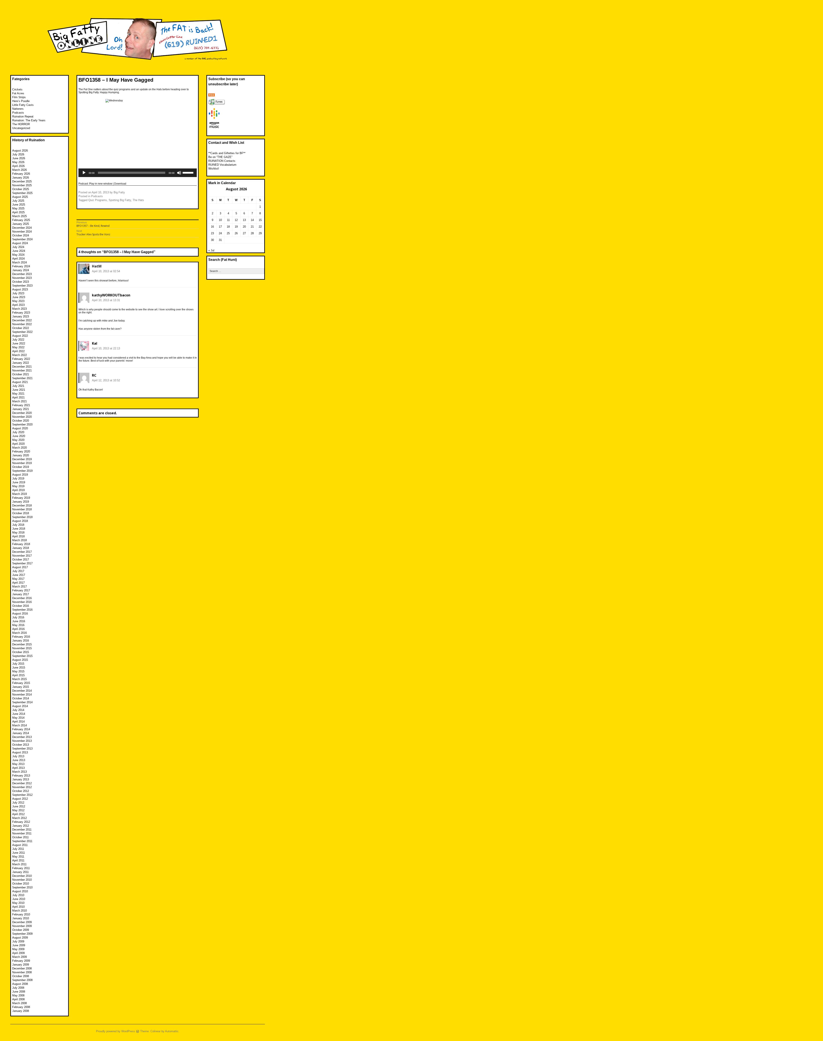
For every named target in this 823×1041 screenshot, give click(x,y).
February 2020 (21, 451)
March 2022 (19, 355)
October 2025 (20, 189)
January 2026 (20, 177)
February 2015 (21, 683)
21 (252, 226)
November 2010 (22, 879)
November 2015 (22, 648)
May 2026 (18, 162)
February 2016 (21, 636)
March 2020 (19, 447)
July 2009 (18, 941)
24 (220, 233)
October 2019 (20, 467)
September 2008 (22, 980)
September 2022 (22, 331)
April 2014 (18, 721)
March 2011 (19, 864)
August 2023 (20, 289)
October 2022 (20, 328)
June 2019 (18, 482)
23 (212, 233)
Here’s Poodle (21, 101)
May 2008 (18, 995)
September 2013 (22, 748)
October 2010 (20, 883)
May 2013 (18, 764)
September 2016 (22, 609)
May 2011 (18, 856)
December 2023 (22, 274)
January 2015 (20, 686)
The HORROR (21, 124)
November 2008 (22, 972)
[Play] (84, 173)
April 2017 (18, 582)
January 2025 (20, 223)
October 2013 (20, 744)
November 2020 (22, 416)
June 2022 (18, 343)
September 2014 (22, 702)
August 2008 (20, 983)
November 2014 (22, 694)
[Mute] (179, 173)
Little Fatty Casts (23, 105)
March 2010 (19, 910)
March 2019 (19, 494)
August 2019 (20, 474)
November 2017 (22, 555)
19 (236, 226)
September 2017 (22, 563)
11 (228, 220)
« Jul (211, 250)
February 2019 (21, 497)
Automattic (172, 1031)
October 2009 (20, 929)
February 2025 (21, 220)
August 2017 (20, 567)
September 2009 (22, 933)
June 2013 (18, 760)
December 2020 (22, 413)
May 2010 (18, 902)
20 (244, 226)
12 (236, 220)
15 (260, 220)
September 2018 (22, 517)
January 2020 (20, 455)
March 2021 (19, 401)
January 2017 (20, 594)
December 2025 (22, 181)
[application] (137, 172)
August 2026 (20, 150)
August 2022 (20, 335)
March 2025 (19, 216)
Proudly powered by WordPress (115, 1031)
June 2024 (18, 250)
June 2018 (18, 528)
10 (220, 220)
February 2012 (21, 821)
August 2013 (20, 752)
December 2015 (22, 644)
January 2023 (20, 316)
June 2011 (18, 852)
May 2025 (18, 208)
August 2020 (20, 428)
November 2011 (22, 833)
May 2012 (18, 810)
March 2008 (19, 1003)
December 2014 (22, 690)
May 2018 (18, 532)
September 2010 (22, 887)
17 (220, 226)
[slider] (189, 172)
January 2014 (20, 733)
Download (120, 183)
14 (252, 220)
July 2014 (18, 710)
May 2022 (18, 347)
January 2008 (20, 1010)
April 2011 (18, 860)
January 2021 (20, 409)
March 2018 (19, 540)
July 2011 (18, 848)
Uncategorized (21, 128)
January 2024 (20, 270)
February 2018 (21, 544)
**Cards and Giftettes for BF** (226, 153)
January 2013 (20, 779)
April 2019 (18, 490)
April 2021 (18, 397)
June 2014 (18, 713)
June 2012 (18, 806)
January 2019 (20, 501)
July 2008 (18, 987)
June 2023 (18, 297)
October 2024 (20, 235)
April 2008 (18, 999)
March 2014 (19, 725)
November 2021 (22, 370)
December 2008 (22, 968)
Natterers (18, 108)
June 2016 (18, 621)
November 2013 (22, 740)
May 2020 (18, 440)
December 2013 (22, 737)
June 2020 (18, 436)
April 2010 (18, 906)
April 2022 (18, 351)
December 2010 (22, 875)
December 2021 (22, 366)
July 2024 (18, 247)
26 (236, 233)
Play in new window (100, 183)
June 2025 (18, 204)
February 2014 (21, 729)
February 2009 (21, 960)
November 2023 (22, 277)
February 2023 (21, 312)
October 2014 (20, 698)
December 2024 (22, 227)
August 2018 (20, 521)
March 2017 (19, 586)
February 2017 (21, 590)
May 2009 (18, 949)
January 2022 (20, 362)
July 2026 (18, 154)
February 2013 (21, 775)
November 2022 (22, 324)
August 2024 (20, 243)
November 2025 (22, 185)
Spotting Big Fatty (120, 200)
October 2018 (20, 513)
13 (244, 220)
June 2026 (18, 158)
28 (252, 233)
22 (260, 226)
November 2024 (22, 231)
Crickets (17, 89)
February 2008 (21, 1007)
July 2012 (18, 802)
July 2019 (18, 478)
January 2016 (20, 640)
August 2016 (20, 613)
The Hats (138, 200)
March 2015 (19, 679)
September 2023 (22, 285)
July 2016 (18, 617)
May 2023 (18, 301)
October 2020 (20, 420)
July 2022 (18, 339)
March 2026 (19, 169)
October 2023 (20, 281)
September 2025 (22, 193)
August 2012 (20, 798)
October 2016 (20, 605)
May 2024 (18, 254)
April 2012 (18, 814)
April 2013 (18, 767)
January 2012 (20, 825)
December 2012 (22, 783)
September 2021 (22, 378)
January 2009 (20, 964)
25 (228, 233)
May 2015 (18, 671)
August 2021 (20, 382)
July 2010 (18, 895)
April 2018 (18, 536)
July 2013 (18, 756)
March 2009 (19, 956)
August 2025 (20, 196)
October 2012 (20, 791)
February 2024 (21, 266)
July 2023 (18, 293)
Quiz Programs (97, 200)
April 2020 (18, 443)
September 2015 (22, 656)
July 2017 (18, 571)
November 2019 (22, 463)
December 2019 (22, 459)
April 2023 (18, 304)
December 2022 (22, 320)
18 (228, 226)
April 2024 (18, 258)
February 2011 (21, 868)
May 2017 (18, 578)
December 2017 (22, 551)
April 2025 (18, 212)
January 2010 (20, 918)
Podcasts (97, 196)
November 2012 (22, 787)
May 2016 (18, 625)
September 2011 (22, 841)
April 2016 (18, 629)
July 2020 (18, 432)
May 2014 (18, 717)
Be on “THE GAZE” (220, 157)
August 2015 (20, 659)
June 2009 (18, 945)
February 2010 (21, 914)
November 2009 (22, 926)
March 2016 (19, 632)
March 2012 (19, 818)
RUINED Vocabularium (222, 164)
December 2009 (22, 922)
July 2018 (18, 524)
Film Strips (19, 97)
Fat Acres (18, 93)
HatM (97, 266)
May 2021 (18, 393)
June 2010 (18, 899)
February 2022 (21, 359)
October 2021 (20, 374)
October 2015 (20, 652)
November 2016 (22, 602)
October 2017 (20, 559)
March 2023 (19, 308)
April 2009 (18, 953)
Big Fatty (119, 192)
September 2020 (22, 424)
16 (212, 226)
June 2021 (18, 389)
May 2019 (18, 486)
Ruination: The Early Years (28, 120)
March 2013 (19, 771)
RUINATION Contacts (221, 160)
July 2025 (18, 200)
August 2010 (20, 891)
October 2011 (20, 837)
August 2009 (20, 937)
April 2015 (18, 675)
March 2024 (19, 262)
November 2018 (22, 509)
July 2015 (18, 663)
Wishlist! (213, 168)
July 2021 (18, 386)
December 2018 (22, 505)
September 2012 (22, 794)
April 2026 (18, 166)
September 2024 (22, 239)
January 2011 (20, 872)
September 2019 (22, 470)
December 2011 (22, 829)
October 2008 (20, 976)
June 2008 (18, 991)
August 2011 (20, 845)
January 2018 (20, 548)
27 (244, 233)
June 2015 (18, 667)
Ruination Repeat (22, 116)
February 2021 (21, 405)
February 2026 (21, 173)
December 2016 (22, 598)
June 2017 (18, 575)
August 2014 (20, 706)
